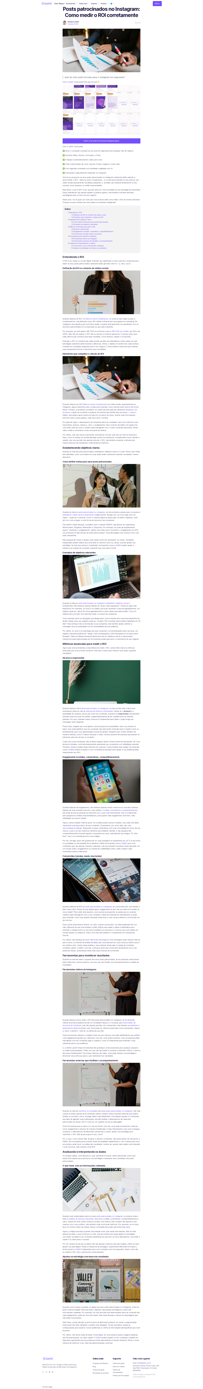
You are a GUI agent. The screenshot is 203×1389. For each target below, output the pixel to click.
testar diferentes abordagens (96, 940)
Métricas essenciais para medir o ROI (82, 227)
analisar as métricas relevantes (81, 1219)
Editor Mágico (59, 3)
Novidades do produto (101, 1373)
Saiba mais (83, 3)
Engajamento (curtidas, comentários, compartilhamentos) (93, 231)
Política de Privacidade (121, 1375)
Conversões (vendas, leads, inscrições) (88, 234)
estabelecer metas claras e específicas (78, 515)
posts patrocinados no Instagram (91, 512)
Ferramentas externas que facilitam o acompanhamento (93, 241)
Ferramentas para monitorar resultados (82, 236)
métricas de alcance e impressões (99, 711)
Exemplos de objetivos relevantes (86, 224)
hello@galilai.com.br (144, 1363)
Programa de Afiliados (100, 1363)
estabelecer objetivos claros (117, 603)
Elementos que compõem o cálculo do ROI (88, 217)
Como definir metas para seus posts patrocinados (90, 222)
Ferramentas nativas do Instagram (85, 239)
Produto (104, 3)
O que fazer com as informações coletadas (88, 246)
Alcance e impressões (81, 229)
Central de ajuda (98, 1370)
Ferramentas (70, 3)
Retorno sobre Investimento (96, 319)
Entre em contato (119, 1366)
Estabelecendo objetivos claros (80, 219)
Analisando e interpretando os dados (82, 243)
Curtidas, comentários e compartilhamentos (120, 810)
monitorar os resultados (88, 1111)
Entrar (157, 3)
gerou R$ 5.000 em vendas (118, 331)
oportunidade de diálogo (72, 828)
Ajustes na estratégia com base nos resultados (90, 248)
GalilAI (71, 82)
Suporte (94, 3)
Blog (94, 1366)
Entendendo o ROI (75, 212)
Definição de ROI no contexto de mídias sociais (89, 215)
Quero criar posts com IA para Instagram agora (101, 141)
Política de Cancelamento (118, 1371)
